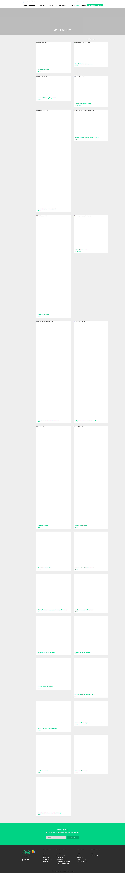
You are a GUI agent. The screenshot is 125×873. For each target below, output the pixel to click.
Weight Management (61, 5)
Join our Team (46, 855)
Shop (77, 5)
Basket (78, 855)
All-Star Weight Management (63, 861)
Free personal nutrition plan (95, 5)
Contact (83, 5)
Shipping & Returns (81, 859)
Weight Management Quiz (63, 863)
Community (72, 5)
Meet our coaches (47, 859)
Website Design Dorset (66, 871)
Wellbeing (50, 5)
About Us (42, 5)
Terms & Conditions (82, 861)
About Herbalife (46, 857)
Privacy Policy (94, 855)
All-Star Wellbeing (61, 855)
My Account (80, 857)
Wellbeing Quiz (60, 857)
